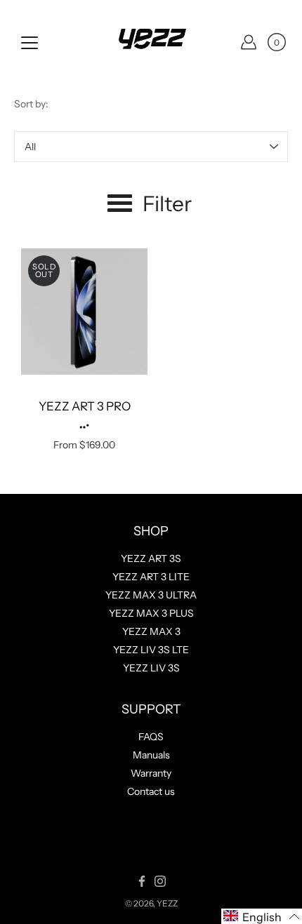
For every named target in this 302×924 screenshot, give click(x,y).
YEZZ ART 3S (151, 558)
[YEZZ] (151, 42)
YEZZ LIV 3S (151, 668)
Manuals (151, 755)
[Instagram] (160, 881)
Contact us (151, 791)
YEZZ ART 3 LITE (151, 576)
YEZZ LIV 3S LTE (151, 649)
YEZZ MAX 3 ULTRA (151, 595)
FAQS (151, 736)
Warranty (151, 773)
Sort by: (31, 104)
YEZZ (167, 903)
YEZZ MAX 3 (151, 631)
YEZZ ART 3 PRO (85, 406)
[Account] (248, 42)
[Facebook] (141, 881)
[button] (261, 916)
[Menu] (29, 43)
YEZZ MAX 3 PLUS (151, 613)
